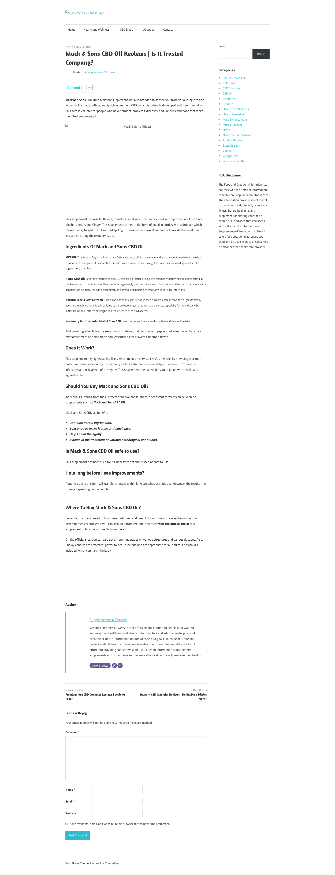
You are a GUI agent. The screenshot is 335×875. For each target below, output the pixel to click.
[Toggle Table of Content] (88, 88)
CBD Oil (87, 47)
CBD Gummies (232, 88)
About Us (149, 29)
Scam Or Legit (231, 145)
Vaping (227, 150)
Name (70, 789)
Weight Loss (230, 156)
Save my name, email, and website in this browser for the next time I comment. (120, 824)
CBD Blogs (126, 29)
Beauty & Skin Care (235, 78)
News (226, 130)
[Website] (114, 665)
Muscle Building (233, 124)
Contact (168, 29)
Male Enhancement (235, 119)
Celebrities (229, 98)
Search (223, 46)
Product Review (233, 140)
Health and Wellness (97, 29)
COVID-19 (229, 104)
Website (70, 813)
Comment (72, 732)
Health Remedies (233, 114)
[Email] (120, 665)
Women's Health (233, 161)
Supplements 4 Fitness (101, 72)
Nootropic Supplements (237, 135)
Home (71, 29)
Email (70, 801)
